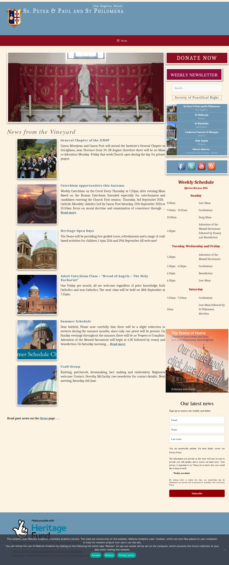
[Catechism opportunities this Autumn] (37, 204)
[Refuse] (224, 550)
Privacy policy (127, 555)
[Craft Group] (37, 385)
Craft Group (70, 367)
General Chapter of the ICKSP (85, 140)
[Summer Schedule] (37, 339)
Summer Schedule (76, 321)
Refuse (109, 555)
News (44, 418)
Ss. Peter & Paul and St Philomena (73, 10)
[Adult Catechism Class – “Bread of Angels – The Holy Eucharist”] (37, 294)
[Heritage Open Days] (37, 249)
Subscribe (197, 493)
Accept (96, 555)
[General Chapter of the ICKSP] (37, 158)
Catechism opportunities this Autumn (92, 185)
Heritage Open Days (77, 231)
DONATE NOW (197, 58)
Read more (68, 213)
